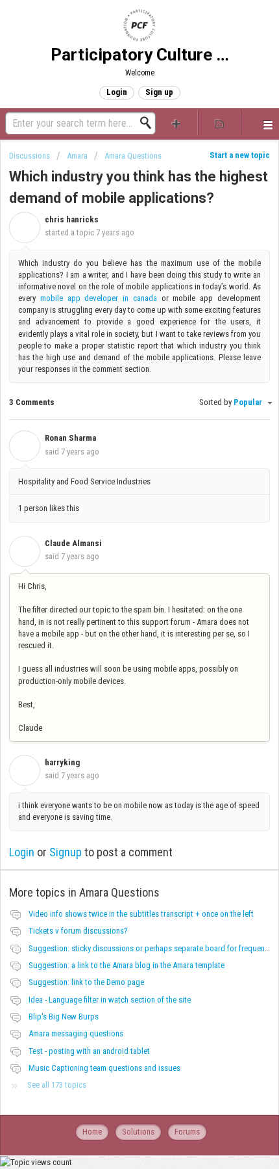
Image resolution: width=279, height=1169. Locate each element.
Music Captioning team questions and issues (104, 1068)
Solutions (138, 1131)
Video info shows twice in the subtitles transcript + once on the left (141, 914)
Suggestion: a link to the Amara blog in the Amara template (126, 965)
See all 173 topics (56, 1085)
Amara (77, 156)
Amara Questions (133, 156)
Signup (65, 852)
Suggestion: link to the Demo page (86, 982)
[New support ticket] (176, 123)
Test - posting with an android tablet (89, 1051)
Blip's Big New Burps (64, 1016)
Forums (187, 1131)
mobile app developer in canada (98, 298)
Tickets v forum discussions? (78, 931)
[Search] (149, 122)
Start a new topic (240, 155)
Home (92, 1131)
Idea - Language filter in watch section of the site (110, 1000)
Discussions (29, 156)
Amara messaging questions (76, 1033)
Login (21, 852)
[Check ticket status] (219, 123)
